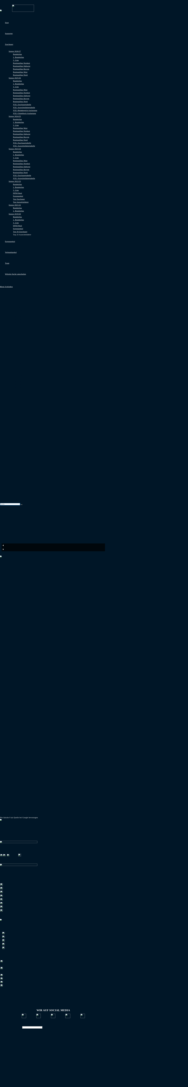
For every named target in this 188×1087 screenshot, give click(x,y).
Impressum (43, 1024)
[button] (53, 545)
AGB (70, 1024)
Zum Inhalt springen (8, 1)
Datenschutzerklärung (57, 1024)
